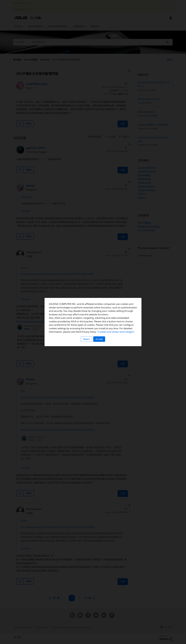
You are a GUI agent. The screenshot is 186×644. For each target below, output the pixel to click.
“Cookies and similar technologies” (115, 331)
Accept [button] (99, 339)
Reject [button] (86, 339)
